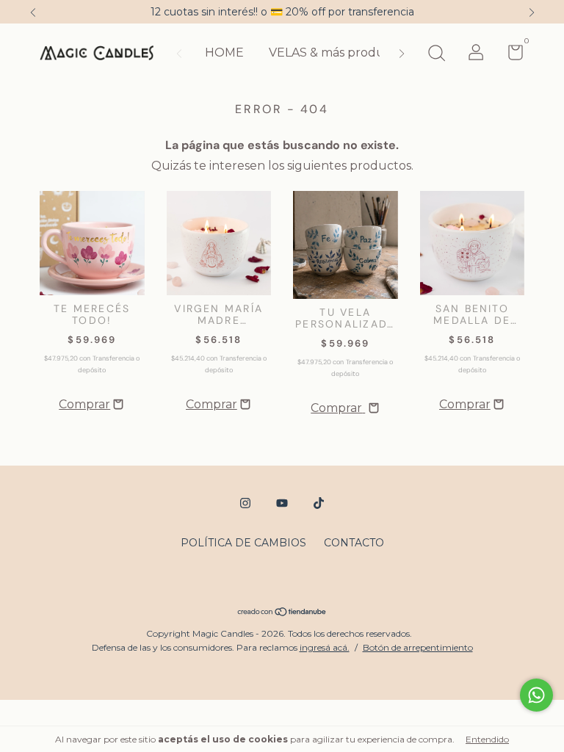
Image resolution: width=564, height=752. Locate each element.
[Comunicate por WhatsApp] (536, 695)
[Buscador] (436, 55)
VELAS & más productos (339, 52)
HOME (224, 52)
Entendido (487, 739)
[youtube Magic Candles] (282, 503)
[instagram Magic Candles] (245, 503)
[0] (510, 55)
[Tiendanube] (282, 613)
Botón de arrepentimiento (418, 647)
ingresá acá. (325, 647)
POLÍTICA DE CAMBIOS (243, 542)
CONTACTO (354, 542)
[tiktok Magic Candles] (319, 503)
